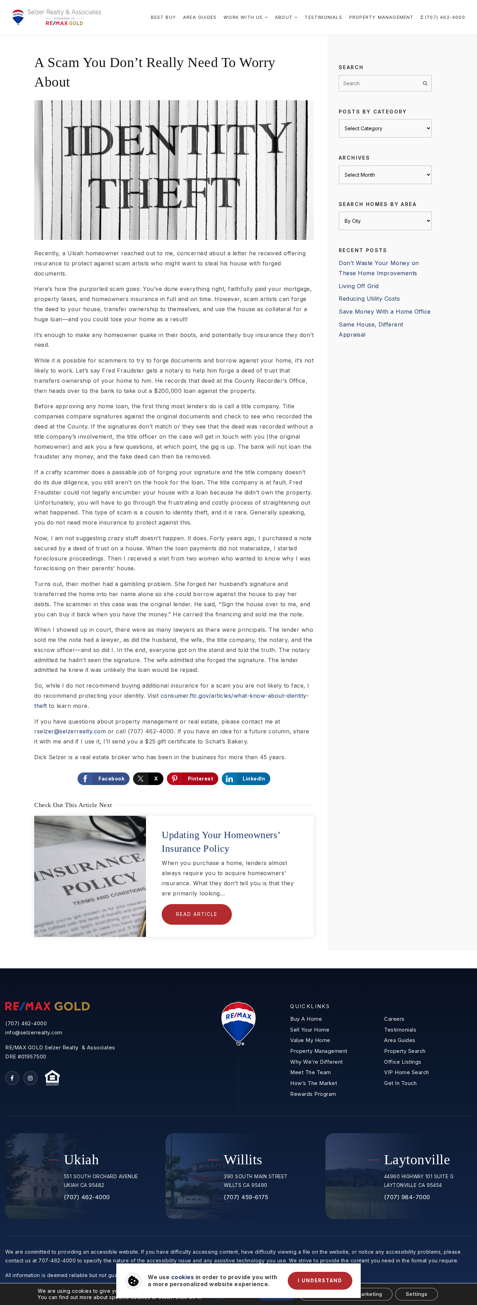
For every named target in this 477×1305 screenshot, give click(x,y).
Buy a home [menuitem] (306, 1019)
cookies (182, 1277)
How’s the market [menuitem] (313, 1083)
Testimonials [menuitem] (323, 17)
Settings (416, 1294)
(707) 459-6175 (246, 1197)
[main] (238, 501)
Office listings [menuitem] (402, 1062)
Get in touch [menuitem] (400, 1083)
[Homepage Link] (56, 16)
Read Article (197, 914)
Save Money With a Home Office (385, 311)
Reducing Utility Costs (369, 298)
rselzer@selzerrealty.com (70, 731)
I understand (320, 1280)
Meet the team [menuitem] (310, 1072)
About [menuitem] (284, 17)
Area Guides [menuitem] (200, 17)
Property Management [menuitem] (381, 17)
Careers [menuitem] (394, 1019)
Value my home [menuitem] (310, 1040)
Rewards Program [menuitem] (313, 1094)
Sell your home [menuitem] (309, 1030)
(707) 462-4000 (26, 1023)
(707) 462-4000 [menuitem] (444, 17)
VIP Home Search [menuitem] (406, 1072)
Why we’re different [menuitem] (316, 1062)
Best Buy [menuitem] (163, 17)
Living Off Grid (359, 286)
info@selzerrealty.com (34, 1032)
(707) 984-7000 (407, 1197)
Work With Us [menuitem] (244, 17)
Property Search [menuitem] (405, 1051)
